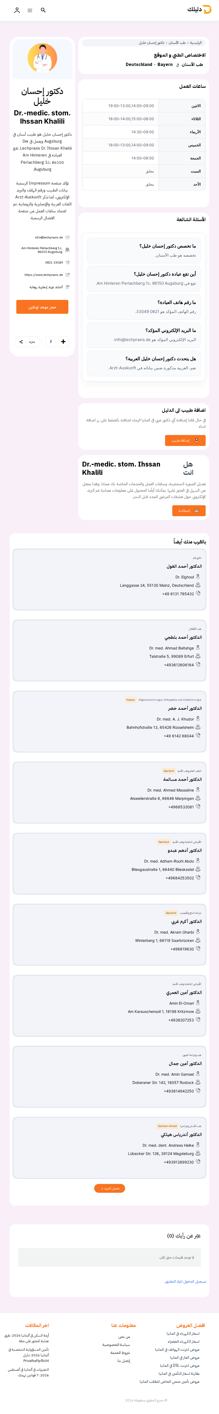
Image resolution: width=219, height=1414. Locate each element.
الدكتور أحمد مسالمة (182, 779)
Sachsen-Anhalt (167, 1126)
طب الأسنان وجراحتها (190, 1126)
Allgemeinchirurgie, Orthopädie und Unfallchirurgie (170, 700)
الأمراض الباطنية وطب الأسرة (187, 842)
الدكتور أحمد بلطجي (183, 637)
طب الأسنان (177, 42)
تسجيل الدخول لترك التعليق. (185, 1281)
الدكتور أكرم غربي (186, 921)
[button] (43, 10)
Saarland (169, 771)
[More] (63, 341)
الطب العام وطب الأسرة (189, 771)
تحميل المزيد (111, 1188)
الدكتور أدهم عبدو (185, 850)
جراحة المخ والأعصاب (190, 913)
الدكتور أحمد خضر (185, 708)
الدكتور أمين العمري (184, 992)
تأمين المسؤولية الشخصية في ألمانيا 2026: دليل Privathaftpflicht (29, 1355)
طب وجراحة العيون (191, 1055)
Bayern (165, 64)
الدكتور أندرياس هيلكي (181, 1134)
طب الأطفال (195, 629)
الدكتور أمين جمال (185, 1063)
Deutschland (139, 64)
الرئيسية (196, 42)
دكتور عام (197, 558)
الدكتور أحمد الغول (184, 566)
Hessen (130, 700)
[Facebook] (50, 341)
